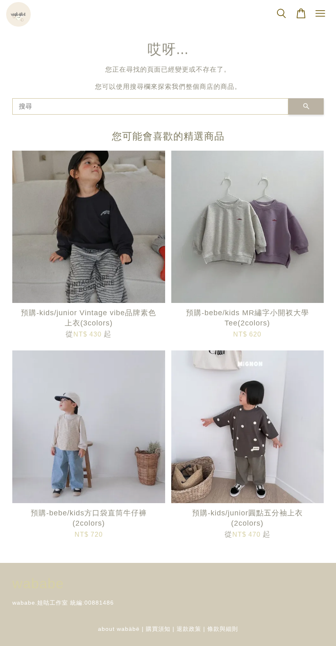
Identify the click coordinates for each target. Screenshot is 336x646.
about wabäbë (119, 629)
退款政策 (189, 629)
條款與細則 (222, 629)
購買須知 (158, 629)
